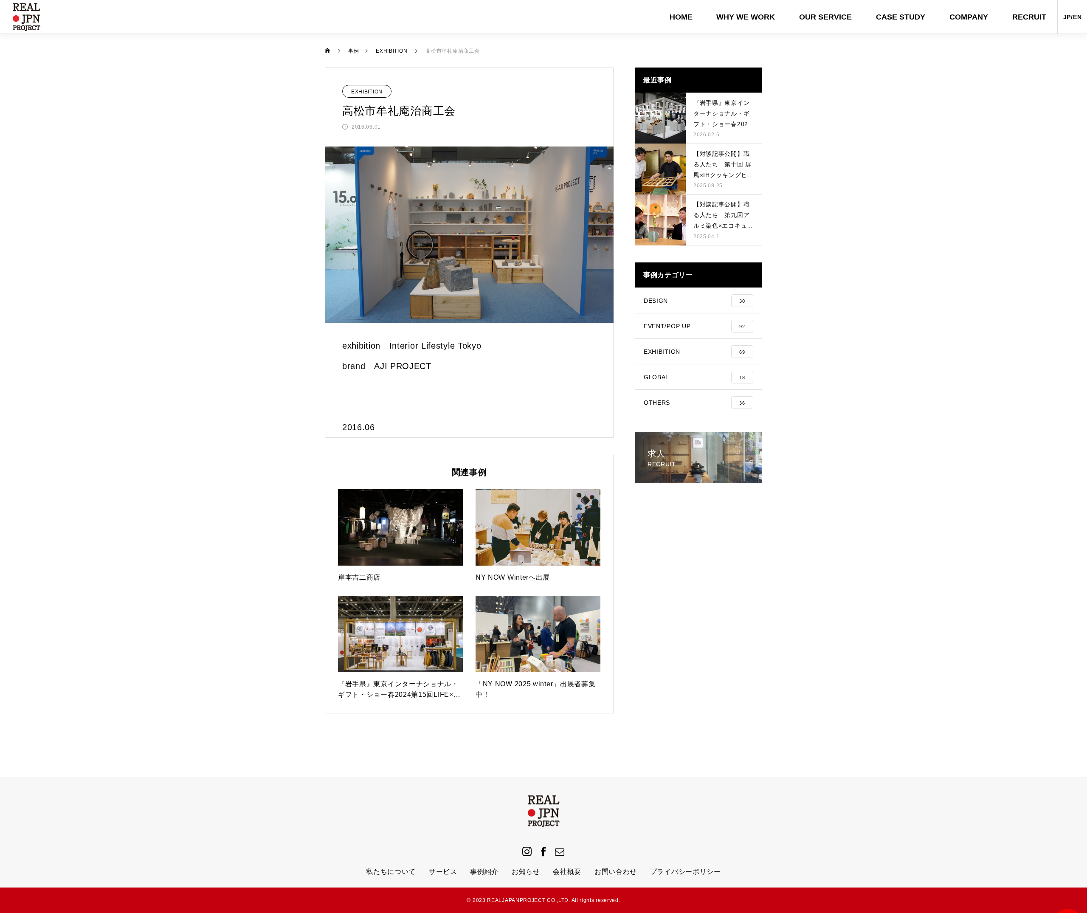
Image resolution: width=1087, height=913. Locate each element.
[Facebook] (543, 851)
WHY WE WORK (745, 17)
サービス (443, 871)
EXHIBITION (367, 92)
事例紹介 (484, 871)
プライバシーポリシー (685, 871)
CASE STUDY (900, 17)
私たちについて (391, 871)
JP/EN (1072, 17)
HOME (681, 17)
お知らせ (526, 871)
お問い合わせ (615, 871)
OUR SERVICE (825, 17)
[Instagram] (527, 851)
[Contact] (560, 851)
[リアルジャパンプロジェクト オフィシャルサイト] (26, 17)
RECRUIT (1029, 17)
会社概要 (567, 871)
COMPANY (968, 17)
